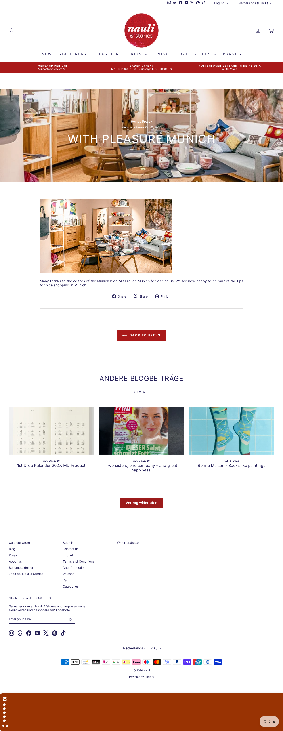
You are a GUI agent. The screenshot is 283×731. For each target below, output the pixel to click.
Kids (137, 54)
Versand (69, 574)
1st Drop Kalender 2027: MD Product (51, 465)
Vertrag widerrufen (141, 502)
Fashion (110, 54)
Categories (70, 586)
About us (15, 561)
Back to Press (144, 335)
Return (67, 580)
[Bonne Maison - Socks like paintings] (231, 431)
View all (141, 392)
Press (146, 121)
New (47, 54)
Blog (12, 549)
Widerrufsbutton (128, 542)
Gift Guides (197, 54)
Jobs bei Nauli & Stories (26, 574)
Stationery (74, 54)
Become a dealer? (22, 567)
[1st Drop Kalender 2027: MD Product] (51, 431)
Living (162, 54)
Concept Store (19, 542)
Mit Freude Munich (134, 281)
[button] (141, 712)
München (128, 127)
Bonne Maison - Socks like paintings (231, 465)
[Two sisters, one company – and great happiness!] (141, 431)
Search (68, 542)
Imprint (68, 555)
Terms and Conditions (78, 561)
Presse (140, 127)
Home (135, 121)
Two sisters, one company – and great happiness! (141, 468)
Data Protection (74, 567)
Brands (232, 54)
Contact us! (71, 549)
